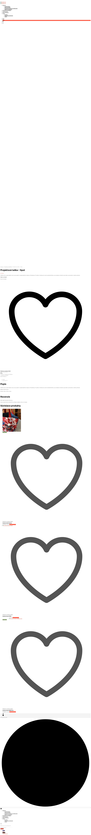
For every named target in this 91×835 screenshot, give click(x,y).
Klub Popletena (6, 12)
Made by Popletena (8, 9)
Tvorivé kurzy (5, 11)
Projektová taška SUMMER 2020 (8, 710)
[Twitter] (2, 373)
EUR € (4, 831)
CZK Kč (5, 833)
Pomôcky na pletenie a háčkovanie (11, 8)
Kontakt (6, 14)
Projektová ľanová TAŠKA (7, 616)
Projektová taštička (8, 266)
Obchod (4, 5)
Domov (1, 266)
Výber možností (16, 617)
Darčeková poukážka (7, 10)
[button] (3, 18)
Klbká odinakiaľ (7, 7)
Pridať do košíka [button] (12, 524)
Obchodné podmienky (9, 15)
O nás (4, 13)
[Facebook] (1, 373)
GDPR (6, 16)
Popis (4, 379)
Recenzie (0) (5, 380)
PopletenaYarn (7, 6)
